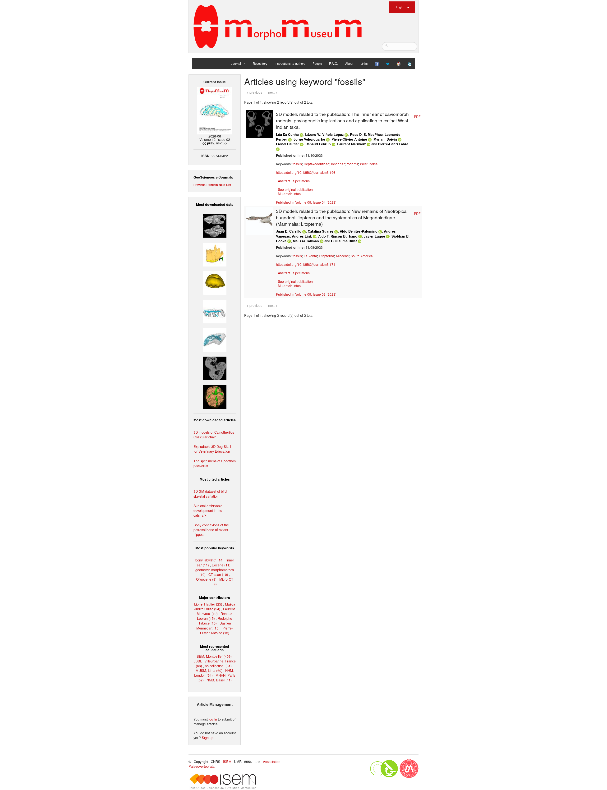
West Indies (368, 163)
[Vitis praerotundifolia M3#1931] (214, 367)
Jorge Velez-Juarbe (309, 139)
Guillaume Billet (344, 241)
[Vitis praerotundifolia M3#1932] (214, 282)
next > (272, 92)
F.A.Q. (333, 63)
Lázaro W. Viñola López (324, 134)
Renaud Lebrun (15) (214, 616)
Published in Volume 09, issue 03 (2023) (306, 294)
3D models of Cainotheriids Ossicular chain (213, 434)
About (349, 63)
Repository (260, 63)
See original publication (295, 189)
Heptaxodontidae (316, 163)
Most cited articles (215, 479)
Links (364, 63)
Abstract (284, 181)
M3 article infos (289, 193)
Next (222, 185)
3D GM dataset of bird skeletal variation (210, 493)
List (228, 185)
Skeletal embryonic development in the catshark (207, 510)
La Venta (310, 255)
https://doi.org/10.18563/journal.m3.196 (305, 172)
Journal (236, 63)
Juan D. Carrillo (288, 231)
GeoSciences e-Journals (213, 177)
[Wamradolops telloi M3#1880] (214, 225)
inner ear (338, 163)
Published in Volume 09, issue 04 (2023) (306, 202)
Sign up (207, 737)
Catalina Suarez (320, 231)
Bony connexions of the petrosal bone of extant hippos (211, 529)
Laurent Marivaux (351, 144)
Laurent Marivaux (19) (216, 611)
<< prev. (208, 143)
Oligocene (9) (206, 579)
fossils (297, 163)
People (317, 63)
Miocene (342, 255)
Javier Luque (374, 236)
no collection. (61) (218, 665)
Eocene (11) (221, 564)
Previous (199, 185)
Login (399, 7)
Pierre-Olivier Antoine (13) (216, 630)
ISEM (227, 761)
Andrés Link (302, 236)
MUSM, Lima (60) (209, 670)
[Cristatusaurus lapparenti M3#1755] (214, 339)
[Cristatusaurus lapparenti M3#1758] (214, 310)
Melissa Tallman (306, 241)
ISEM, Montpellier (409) (214, 656)
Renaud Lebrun (318, 144)
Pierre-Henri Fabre (393, 144)
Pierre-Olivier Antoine (349, 139)
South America (362, 255)
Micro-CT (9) (222, 581)
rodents (352, 163)
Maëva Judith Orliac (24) (214, 606)
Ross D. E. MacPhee (366, 134)
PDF (417, 116)
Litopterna (326, 255)
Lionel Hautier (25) (208, 604)
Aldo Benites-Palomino (358, 231)
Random (212, 185)
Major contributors (214, 597)
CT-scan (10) (218, 574)
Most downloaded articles (214, 420)
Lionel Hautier (287, 144)
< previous (254, 92)
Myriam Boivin (385, 139)
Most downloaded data (214, 204)
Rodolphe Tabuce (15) (215, 620)
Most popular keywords (214, 548)
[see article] (259, 123)
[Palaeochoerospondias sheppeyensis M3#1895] (214, 396)
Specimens (301, 181)
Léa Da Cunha (287, 134)
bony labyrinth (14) (209, 559)
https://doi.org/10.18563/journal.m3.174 (305, 264)
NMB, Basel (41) (219, 679)
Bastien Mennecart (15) (213, 625)
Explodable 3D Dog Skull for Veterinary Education (212, 449)
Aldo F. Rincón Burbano (337, 236)
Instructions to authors (290, 63)
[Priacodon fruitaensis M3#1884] (214, 253)
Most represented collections (214, 648)
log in (213, 719)
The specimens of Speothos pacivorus (214, 463)
